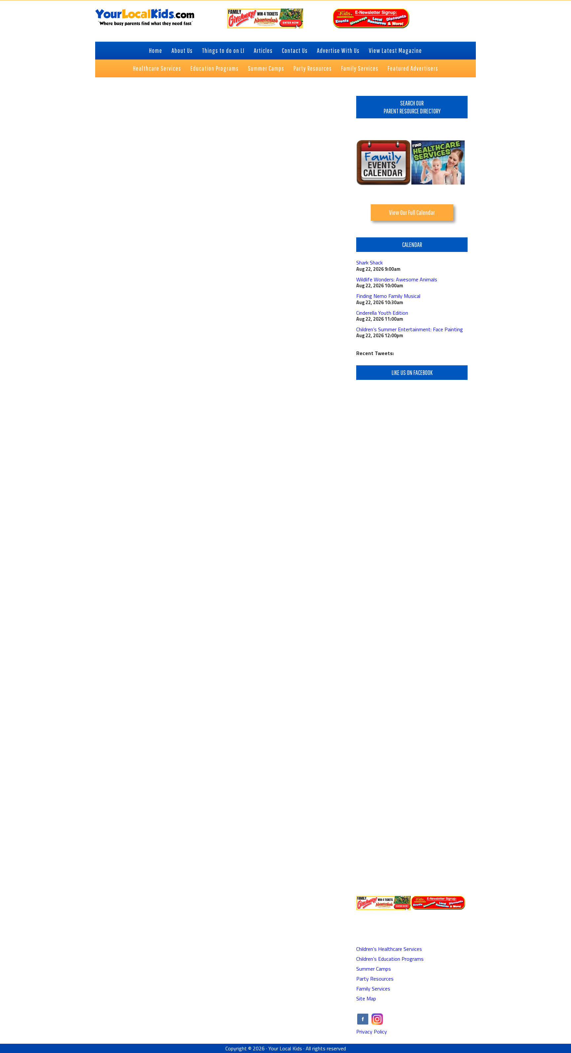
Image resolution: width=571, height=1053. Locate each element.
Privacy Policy (371, 1031)
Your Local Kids (285, 1048)
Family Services (373, 988)
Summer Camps (373, 969)
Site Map (366, 998)
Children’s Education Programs (390, 959)
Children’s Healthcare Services (389, 949)
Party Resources (375, 979)
